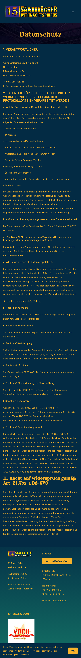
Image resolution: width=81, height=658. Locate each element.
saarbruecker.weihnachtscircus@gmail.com (33, 85)
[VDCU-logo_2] (21, 620)
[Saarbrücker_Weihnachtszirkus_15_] (31, 6)
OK (73, 650)
